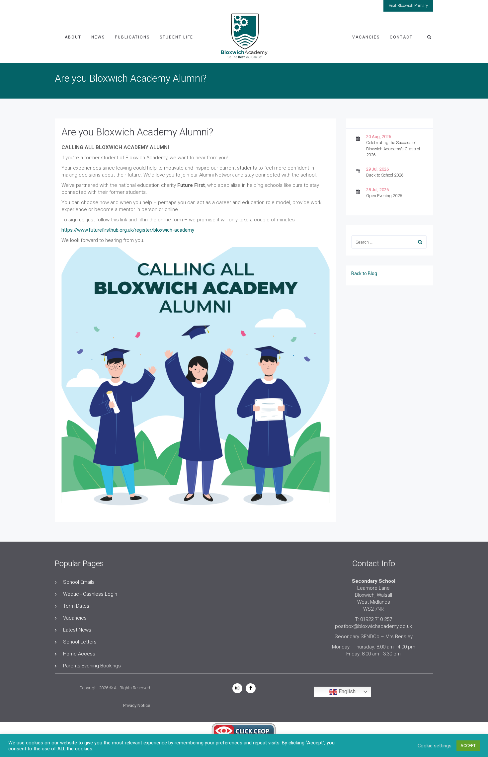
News (98, 37)
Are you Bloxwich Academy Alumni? (137, 132)
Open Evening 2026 (384, 195)
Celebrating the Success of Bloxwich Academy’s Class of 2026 (393, 148)
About (73, 37)
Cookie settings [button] (434, 746)
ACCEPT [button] (468, 745)
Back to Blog (364, 273)
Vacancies (366, 37)
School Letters (80, 642)
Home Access (79, 654)
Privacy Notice (136, 705)
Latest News (77, 630)
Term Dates (76, 606)
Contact (401, 37)
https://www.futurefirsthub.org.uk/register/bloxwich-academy (127, 230)
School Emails (79, 582)
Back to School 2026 (384, 175)
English (346, 691)
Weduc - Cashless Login (90, 594)
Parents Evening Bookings (92, 666)
